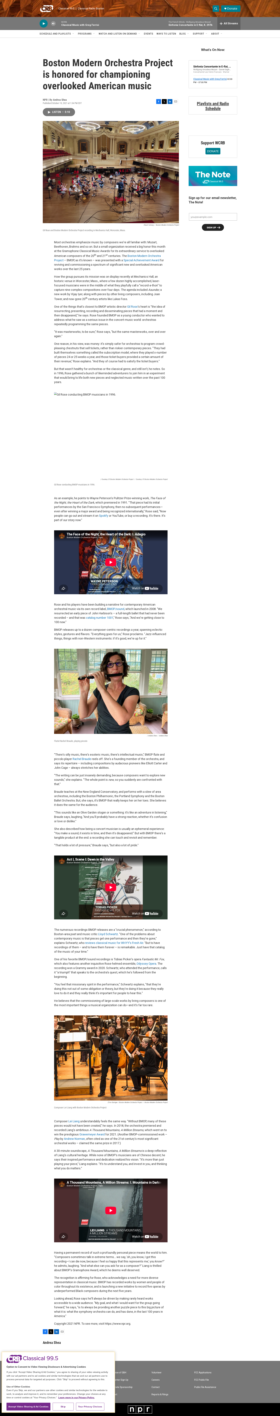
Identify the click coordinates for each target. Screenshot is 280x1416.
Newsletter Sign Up (118, 1380)
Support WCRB (213, 142)
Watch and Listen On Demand (118, 33)
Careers (156, 1380)
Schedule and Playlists (55, 33)
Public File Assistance (205, 1387)
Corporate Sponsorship (121, 1387)
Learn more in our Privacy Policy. (76, 1397)
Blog (182, 33)
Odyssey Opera (146, 963)
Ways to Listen (166, 33)
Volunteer (157, 1372)
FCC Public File (201, 1380)
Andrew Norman (74, 1138)
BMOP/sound (115, 609)
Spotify (104, 515)
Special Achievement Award (141, 260)
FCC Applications (202, 1372)
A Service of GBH (117, 1372)
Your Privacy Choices (90, 1406)
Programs (85, 33)
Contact (156, 1387)
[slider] (58, 23)
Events (148, 33)
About (215, 33)
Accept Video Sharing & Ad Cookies (28, 1406)
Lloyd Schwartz (108, 934)
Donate (232, 8)
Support (198, 33)
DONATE (213, 151)
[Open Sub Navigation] (73, 33)
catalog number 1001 (99, 617)
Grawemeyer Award (92, 1134)
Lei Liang (74, 1121)
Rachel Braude (82, 759)
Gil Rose (132, 306)
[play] (43, 23)
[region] (58, 1382)
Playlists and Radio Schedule (213, 106)
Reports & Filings (160, 1394)
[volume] (53, 23)
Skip (63, 1406)
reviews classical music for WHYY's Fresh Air (114, 943)
